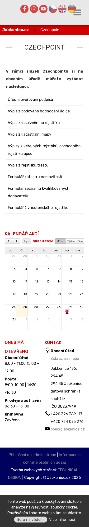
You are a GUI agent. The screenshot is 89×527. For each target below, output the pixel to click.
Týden (71, 241)
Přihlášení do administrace (32, 455)
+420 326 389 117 (66, 414)
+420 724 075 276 (67, 421)
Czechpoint (50, 30)
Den (80, 241)
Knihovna (14, 414)
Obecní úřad (16, 358)
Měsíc (60, 241)
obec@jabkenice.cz (68, 429)
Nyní (27, 241)
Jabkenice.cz (15, 30)
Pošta (10, 379)
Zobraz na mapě (65, 358)
